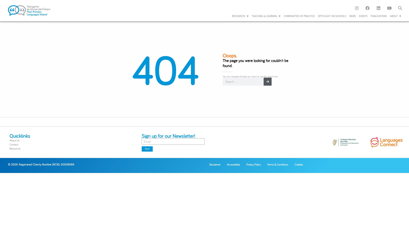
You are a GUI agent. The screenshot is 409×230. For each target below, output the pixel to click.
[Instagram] (357, 8)
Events (363, 16)
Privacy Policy (253, 164)
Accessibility (233, 164)
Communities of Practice (299, 16)
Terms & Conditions (277, 164)
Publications (379, 16)
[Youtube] (389, 8)
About (394, 16)
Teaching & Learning (264, 16)
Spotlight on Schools (332, 16)
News (352, 16)
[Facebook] (368, 8)
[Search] (268, 82)
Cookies (299, 164)
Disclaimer (214, 164)
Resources (238, 16)
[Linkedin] (378, 8)
